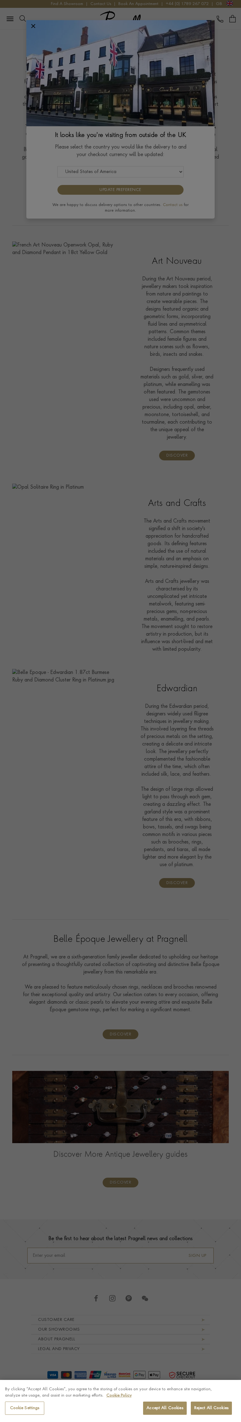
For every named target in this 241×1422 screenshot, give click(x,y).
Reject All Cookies (211, 1408)
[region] (120, 1401)
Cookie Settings (25, 1408)
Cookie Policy (119, 1395)
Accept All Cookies (165, 1408)
